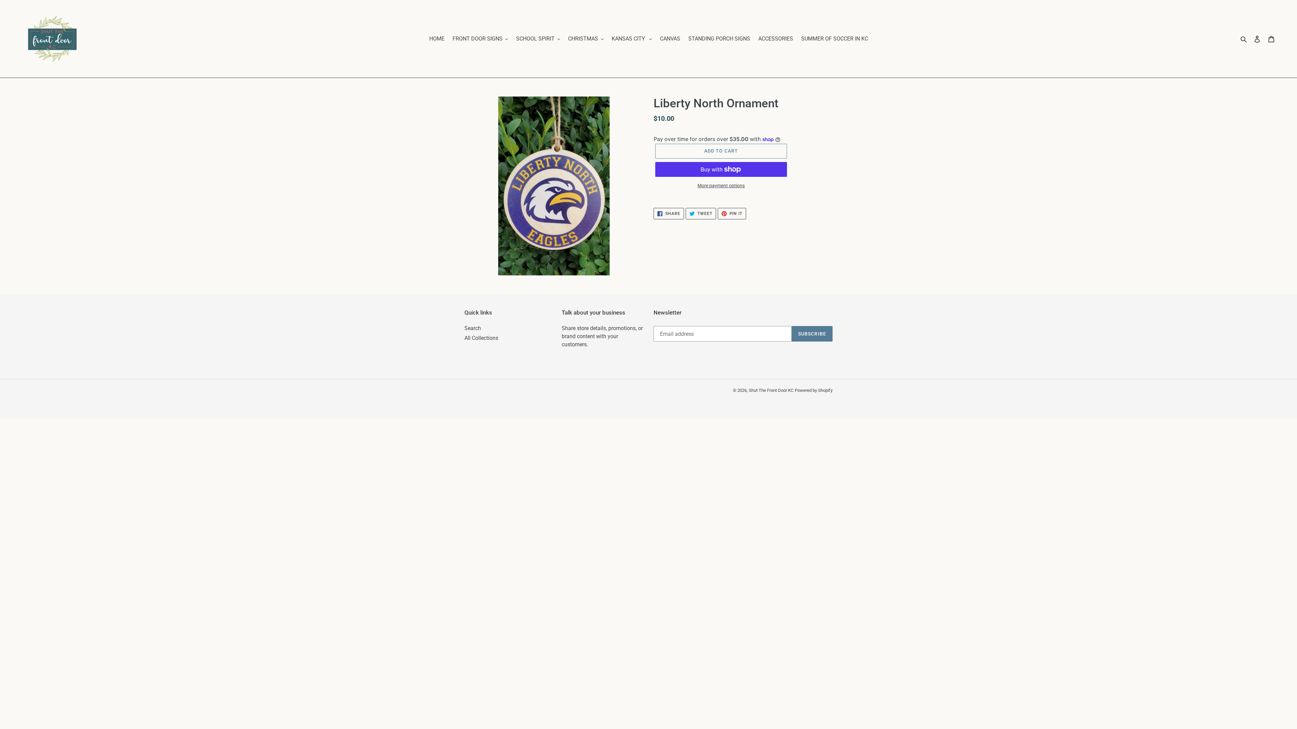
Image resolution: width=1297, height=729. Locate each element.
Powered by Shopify (814, 390)
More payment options (721, 185)
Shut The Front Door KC (771, 390)
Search (472, 328)
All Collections (481, 338)
